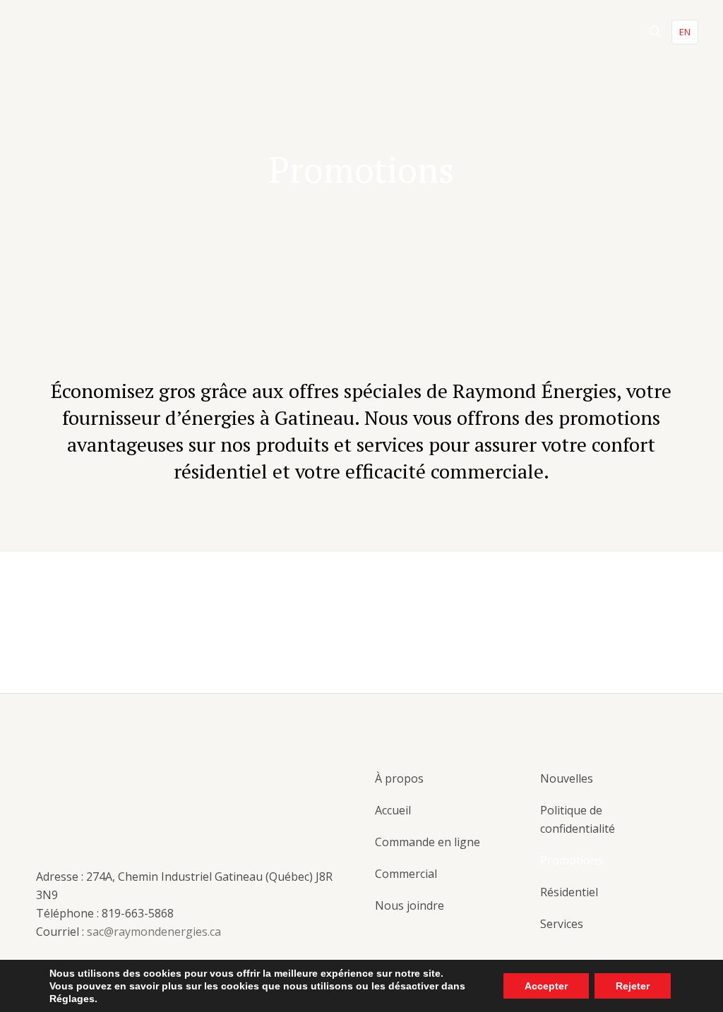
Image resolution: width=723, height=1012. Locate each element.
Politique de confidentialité (577, 819)
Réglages (72, 998)
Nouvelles (566, 778)
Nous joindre (409, 905)
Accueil (393, 810)
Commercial (406, 873)
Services (561, 924)
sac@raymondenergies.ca (154, 931)
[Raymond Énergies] (77, 32)
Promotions (571, 860)
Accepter (546, 986)
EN (685, 31)
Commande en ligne (427, 842)
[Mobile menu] (606, 32)
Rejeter (633, 986)
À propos (399, 778)
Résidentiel (569, 892)
